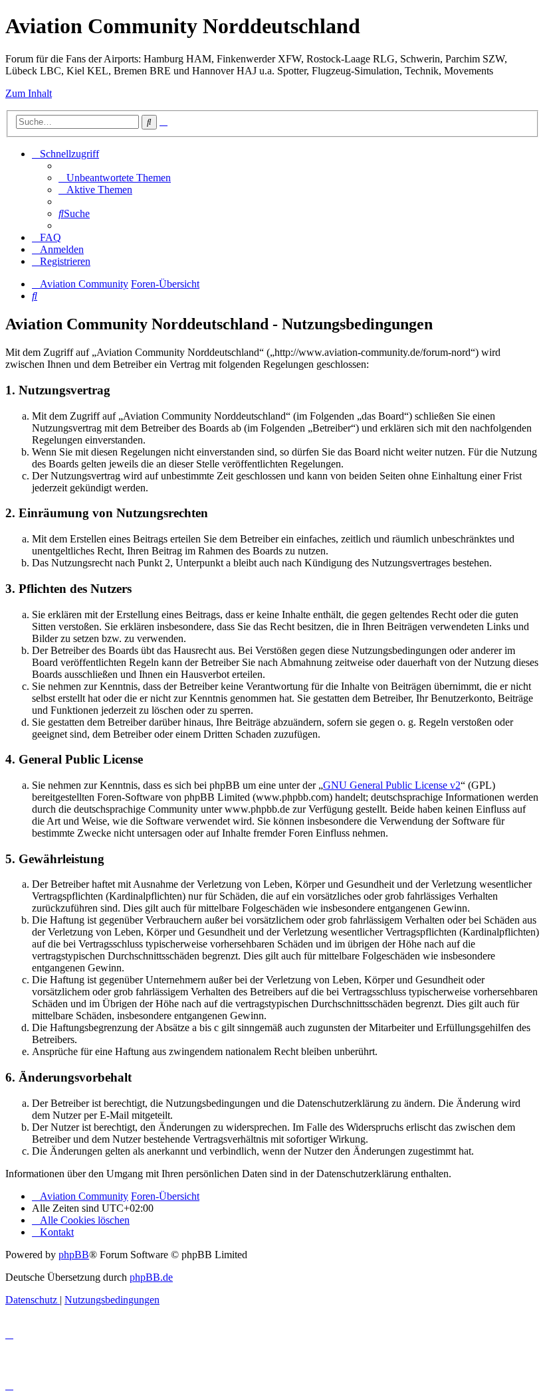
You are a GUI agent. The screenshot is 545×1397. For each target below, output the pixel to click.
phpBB (73, 1254)
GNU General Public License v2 (392, 785)
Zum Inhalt (28, 93)
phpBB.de (151, 1277)
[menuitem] (114, 177)
